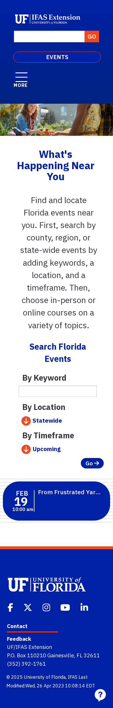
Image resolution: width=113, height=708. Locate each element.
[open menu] (21, 74)
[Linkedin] (85, 606)
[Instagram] (47, 606)
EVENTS (57, 57)
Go (89, 463)
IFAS (72, 677)
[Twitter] (28, 606)
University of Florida (45, 677)
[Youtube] (65, 606)
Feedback (19, 638)
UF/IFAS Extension (29, 646)
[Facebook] (11, 606)
